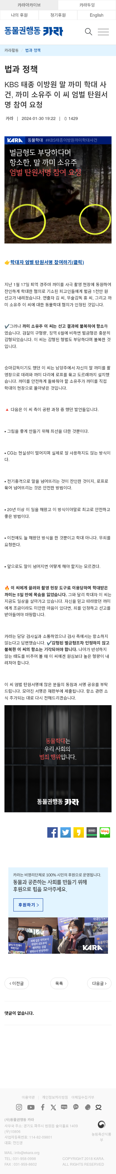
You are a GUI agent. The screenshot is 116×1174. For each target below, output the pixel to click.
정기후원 (58, 15)
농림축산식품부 (101, 1136)
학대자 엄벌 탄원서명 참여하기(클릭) (47, 262)
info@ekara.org (27, 1152)
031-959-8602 (25, 1164)
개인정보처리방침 (55, 1097)
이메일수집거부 (82, 1097)
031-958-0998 (24, 1158)
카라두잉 (87, 5)
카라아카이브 (29, 5)
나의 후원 (19, 15)
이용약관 (28, 1097)
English (97, 15)
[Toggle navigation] (103, 32)
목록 (59, 983)
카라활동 (11, 50)
